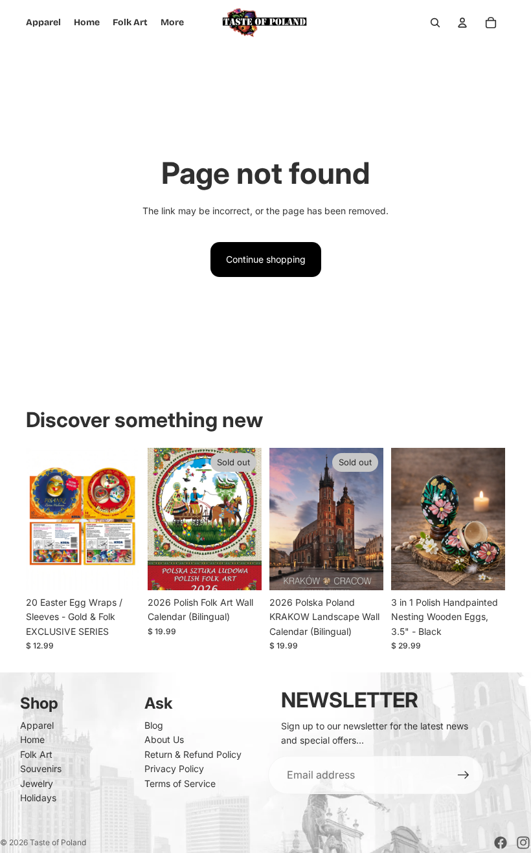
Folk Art (36, 754)
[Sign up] (463, 775)
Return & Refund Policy (193, 754)
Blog (153, 725)
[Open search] (435, 22)
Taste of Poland (58, 842)
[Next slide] (130, 519)
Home (32, 739)
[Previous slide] (36, 519)
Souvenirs (41, 768)
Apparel (37, 725)
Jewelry (36, 783)
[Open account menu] (462, 22)
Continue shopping (266, 259)
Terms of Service (180, 783)
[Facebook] (500, 842)
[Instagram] (523, 842)
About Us (164, 739)
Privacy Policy (174, 768)
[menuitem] (172, 23)
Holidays (38, 797)
